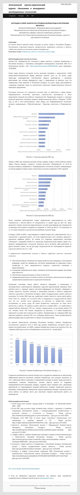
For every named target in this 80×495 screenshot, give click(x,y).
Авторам (21, 16)
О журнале (12, 16)
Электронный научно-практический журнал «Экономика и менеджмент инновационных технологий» (27, 8)
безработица (26, 52)
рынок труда (50, 52)
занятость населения (38, 52)
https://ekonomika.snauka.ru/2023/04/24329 (44, 66)
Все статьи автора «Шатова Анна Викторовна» (24, 469)
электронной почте (46, 478)
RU (27, 16)
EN (32, 16)
